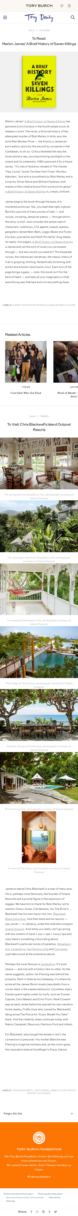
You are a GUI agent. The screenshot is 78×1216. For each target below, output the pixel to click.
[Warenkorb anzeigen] (69, 5)
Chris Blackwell (23, 1091)
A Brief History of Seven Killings (44, 121)
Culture (44, 30)
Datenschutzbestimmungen (18, 1193)
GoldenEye (18, 949)
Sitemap (10, 1201)
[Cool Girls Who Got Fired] (26, 362)
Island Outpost (14, 929)
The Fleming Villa (37, 949)
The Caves (60, 949)
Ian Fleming (42, 1091)
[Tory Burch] (39, 6)
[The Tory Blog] (39, 17)
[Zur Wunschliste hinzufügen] (62, 5)
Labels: (7, 305)
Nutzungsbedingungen (50, 1193)
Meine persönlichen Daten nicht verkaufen (25, 1198)
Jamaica (55, 1091)
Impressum (55, 1197)
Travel (44, 416)
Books (59, 305)
